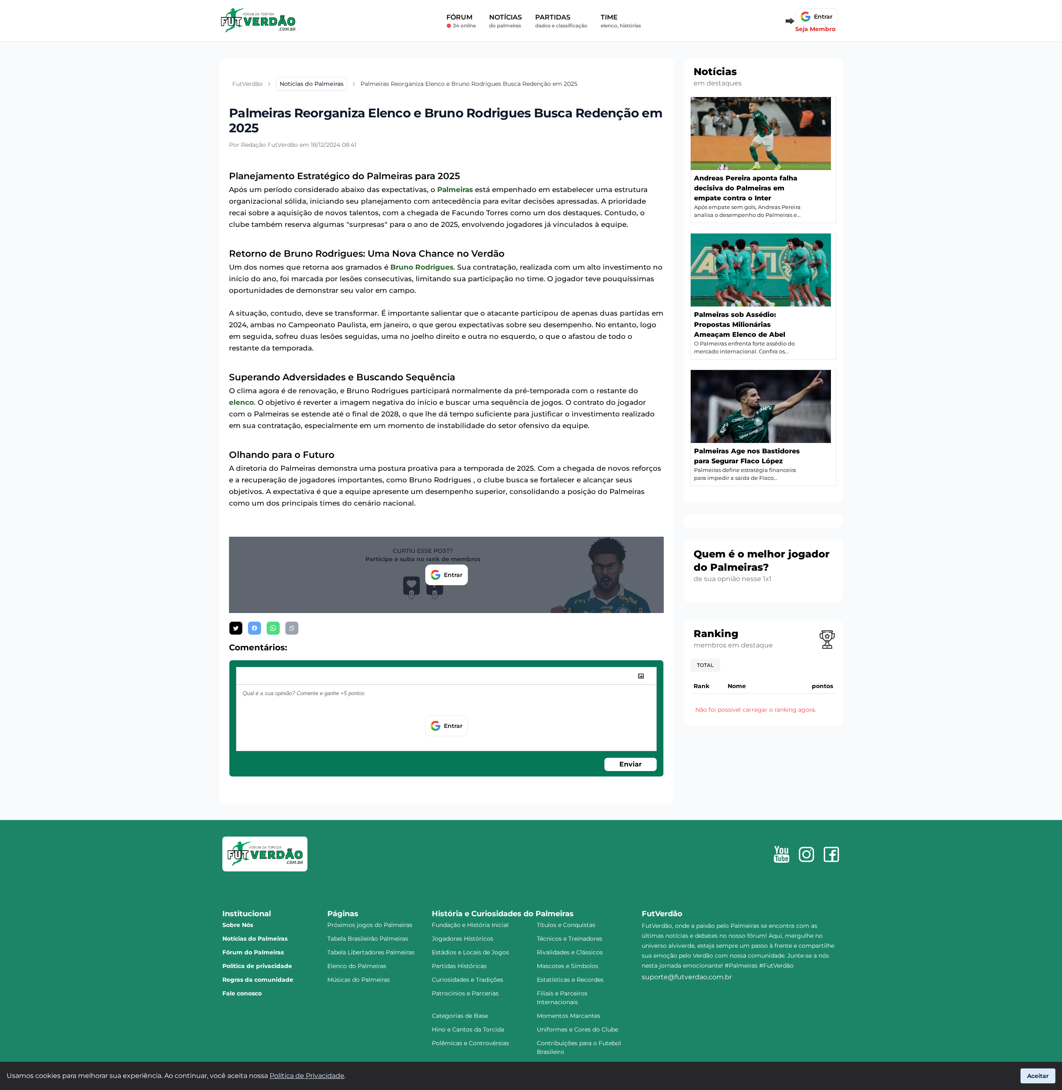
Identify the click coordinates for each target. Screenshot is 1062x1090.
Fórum (461, 21)
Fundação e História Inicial (470, 925)
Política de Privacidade (307, 1076)
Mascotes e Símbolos (567, 966)
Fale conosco (242, 993)
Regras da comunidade (257, 979)
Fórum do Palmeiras (253, 952)
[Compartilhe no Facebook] (254, 628)
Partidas (561, 21)
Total (705, 665)
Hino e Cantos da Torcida (468, 1029)
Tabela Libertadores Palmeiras (370, 952)
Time (621, 21)
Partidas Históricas (459, 966)
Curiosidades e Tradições (467, 979)
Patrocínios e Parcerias (465, 993)
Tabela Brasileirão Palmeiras (367, 938)
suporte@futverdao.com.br (687, 977)
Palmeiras (455, 189)
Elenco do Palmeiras (356, 966)
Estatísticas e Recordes (570, 979)
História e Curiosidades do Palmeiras (503, 913)
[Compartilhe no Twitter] (236, 628)
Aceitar (1038, 1076)
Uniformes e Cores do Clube (577, 1029)
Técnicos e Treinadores (569, 938)
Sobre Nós (237, 925)
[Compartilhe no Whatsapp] (273, 628)
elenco (241, 402)
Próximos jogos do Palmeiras (369, 925)
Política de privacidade (257, 966)
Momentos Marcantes (568, 1015)
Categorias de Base (460, 1015)
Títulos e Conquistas (566, 925)
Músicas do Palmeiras (358, 979)
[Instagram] (806, 854)
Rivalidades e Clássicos (570, 952)
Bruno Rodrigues (421, 267)
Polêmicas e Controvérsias (470, 1043)
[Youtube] (781, 854)
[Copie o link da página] (292, 628)
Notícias (505, 21)
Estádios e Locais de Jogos (470, 952)
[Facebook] (831, 854)
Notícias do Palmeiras (254, 938)
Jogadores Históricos (462, 938)
